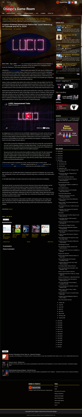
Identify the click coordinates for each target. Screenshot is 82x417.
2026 (58, 151)
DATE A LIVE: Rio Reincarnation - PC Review (7, 236)
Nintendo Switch (44, 18)
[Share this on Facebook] (6, 216)
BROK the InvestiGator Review (66, 177)
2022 (58, 160)
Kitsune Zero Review (63, 253)
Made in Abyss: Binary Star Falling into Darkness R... (68, 199)
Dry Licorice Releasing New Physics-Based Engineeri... (67, 179)
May (60, 309)
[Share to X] (7, 219)
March (60, 313)
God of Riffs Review (63, 188)
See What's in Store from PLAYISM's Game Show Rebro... (67, 190)
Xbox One (39, 19)
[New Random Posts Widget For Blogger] (78, 74)
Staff (56, 389)
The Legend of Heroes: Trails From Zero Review (68, 206)
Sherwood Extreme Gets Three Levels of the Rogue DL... (68, 222)
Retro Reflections (59, 398)
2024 (58, 155)
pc (49, 18)
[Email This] (3, 219)
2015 (58, 333)
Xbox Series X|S (46, 19)
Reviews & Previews (11, 13)
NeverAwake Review (63, 182)
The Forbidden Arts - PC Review (16, 235)
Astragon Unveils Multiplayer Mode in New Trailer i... (68, 297)
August (60, 302)
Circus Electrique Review (64, 193)
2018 (58, 327)
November (61, 164)
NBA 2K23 (61, 212)
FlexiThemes (33, 415)
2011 (58, 342)
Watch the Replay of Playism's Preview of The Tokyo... (68, 231)
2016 (58, 331)
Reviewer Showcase (29, 13)
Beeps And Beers (59, 393)
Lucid (26, 18)
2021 (58, 320)
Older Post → (51, 241)
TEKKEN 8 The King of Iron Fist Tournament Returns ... (66, 196)
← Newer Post (6, 241)
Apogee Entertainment (18, 18)
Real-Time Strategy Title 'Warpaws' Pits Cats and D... (68, 170)
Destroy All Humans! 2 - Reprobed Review (69, 277)
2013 (58, 338)
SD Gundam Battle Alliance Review (67, 266)
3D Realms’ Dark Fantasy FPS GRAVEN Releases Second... (68, 210)
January (61, 317)
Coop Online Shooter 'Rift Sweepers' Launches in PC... (67, 219)
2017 (58, 329)
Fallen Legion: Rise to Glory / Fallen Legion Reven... (67, 290)
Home (3, 2)
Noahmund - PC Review (45, 234)
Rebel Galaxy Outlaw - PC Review (25, 235)
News (37, 18)
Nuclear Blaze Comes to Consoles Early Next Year (68, 293)
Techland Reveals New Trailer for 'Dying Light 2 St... (68, 274)
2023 (58, 158)
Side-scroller (20, 19)
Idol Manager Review (63, 244)
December (61, 161)
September (61, 168)
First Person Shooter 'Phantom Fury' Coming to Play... (67, 174)
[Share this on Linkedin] (11, 216)
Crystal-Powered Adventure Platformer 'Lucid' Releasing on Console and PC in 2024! (27, 25)
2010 (58, 344)
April (60, 311)
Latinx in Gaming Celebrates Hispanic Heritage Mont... (67, 228)
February (61, 315)
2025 (58, 153)
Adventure (9, 18)
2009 (58, 346)
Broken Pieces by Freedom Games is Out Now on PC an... (68, 215)
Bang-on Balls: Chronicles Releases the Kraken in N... (68, 203)
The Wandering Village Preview (66, 225)
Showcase (57, 402)
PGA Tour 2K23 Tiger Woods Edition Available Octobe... (67, 283)
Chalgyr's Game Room (39, 411)
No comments (17, 29)
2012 (58, 340)
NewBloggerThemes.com (50, 415)
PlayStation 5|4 (12, 19)
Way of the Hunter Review (65, 299)
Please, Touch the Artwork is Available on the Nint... (68, 250)
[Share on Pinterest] (9, 216)
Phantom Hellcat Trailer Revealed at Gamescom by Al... (67, 279)
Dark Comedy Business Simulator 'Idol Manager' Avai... (68, 268)
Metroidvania (32, 18)
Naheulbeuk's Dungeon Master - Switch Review (22, 370)
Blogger (55, 411)
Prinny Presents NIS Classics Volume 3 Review (68, 234)
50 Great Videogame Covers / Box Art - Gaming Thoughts (24, 354)
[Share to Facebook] (8, 219)
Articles (19, 13)
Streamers (43, 13)
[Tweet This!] (8, 216)
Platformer (5, 19)
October (61, 166)
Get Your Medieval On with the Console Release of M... (68, 286)
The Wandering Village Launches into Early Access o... (67, 247)
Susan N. (10, 209)
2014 (58, 336)
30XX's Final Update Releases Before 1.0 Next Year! (68, 256)
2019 (58, 325)
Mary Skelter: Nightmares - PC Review (35, 235)
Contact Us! (50, 13)
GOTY (37, 13)
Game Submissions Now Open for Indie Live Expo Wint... (68, 238)
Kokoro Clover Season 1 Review (66, 271)
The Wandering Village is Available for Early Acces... (68, 185)
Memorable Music (59, 400)
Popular (5, 351)
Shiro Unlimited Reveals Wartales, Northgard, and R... (67, 259)
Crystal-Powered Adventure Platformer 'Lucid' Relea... (68, 241)
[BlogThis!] (5, 219)
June (60, 307)
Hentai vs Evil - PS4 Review (17, 362)
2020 (58, 323)
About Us (9, 2)
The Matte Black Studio (30, 19)
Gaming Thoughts (59, 396)
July (60, 305)
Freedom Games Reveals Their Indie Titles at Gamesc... (67, 263)
